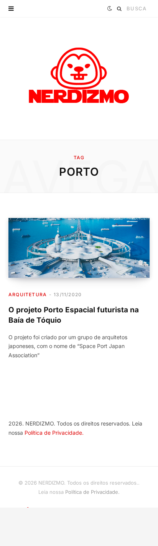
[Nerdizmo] (79, 78)
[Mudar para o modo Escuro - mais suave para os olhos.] (109, 8)
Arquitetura (27, 294)
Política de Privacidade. (54, 432)
